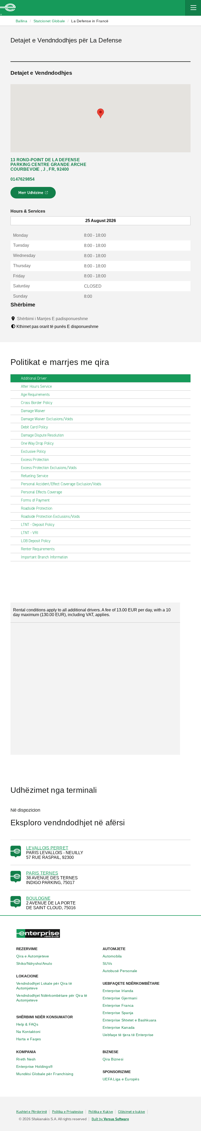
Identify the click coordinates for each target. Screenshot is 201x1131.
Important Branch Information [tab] (44, 557)
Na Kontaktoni (28, 1032)
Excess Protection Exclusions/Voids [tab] (49, 467)
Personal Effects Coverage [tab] (41, 492)
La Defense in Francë (89, 21)
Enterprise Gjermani (120, 998)
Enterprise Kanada (119, 1027)
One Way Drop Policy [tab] (37, 443)
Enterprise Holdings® (34, 1066)
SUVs (107, 963)
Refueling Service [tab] (34, 475)
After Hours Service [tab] (36, 386)
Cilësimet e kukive (131, 1112)
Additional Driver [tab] (34, 378)
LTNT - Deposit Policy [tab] (37, 524)
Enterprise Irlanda (118, 991)
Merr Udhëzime (33, 194)
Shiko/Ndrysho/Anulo (34, 963)
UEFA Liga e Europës (121, 1079)
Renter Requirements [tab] (37, 549)
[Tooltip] (92, 318)
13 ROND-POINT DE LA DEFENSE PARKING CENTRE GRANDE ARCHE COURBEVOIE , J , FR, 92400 (48, 164)
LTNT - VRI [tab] (29, 532)
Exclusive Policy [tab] (33, 451)
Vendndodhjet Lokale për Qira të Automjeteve (44, 985)
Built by (110, 1119)
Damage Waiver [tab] (33, 410)
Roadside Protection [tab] (36, 508)
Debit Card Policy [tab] (34, 427)
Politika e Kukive (100, 1112)
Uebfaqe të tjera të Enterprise (128, 1035)
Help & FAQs (27, 1024)
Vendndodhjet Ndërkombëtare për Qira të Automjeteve (51, 997)
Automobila (112, 956)
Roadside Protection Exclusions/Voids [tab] (50, 516)
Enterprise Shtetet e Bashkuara (130, 1020)
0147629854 (22, 179)
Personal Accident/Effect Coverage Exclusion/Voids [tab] (61, 484)
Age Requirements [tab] (35, 394)
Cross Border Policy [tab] (36, 402)
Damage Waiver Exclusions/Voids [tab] (47, 419)
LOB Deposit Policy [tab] (36, 540)
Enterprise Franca (118, 1005)
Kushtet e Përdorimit (31, 1112)
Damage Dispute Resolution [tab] (42, 435)
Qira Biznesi (113, 1059)
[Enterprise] (8, 8)
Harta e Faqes (28, 1039)
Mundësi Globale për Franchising (44, 1074)
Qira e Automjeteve (32, 956)
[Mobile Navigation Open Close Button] (193, 8)
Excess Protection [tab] (35, 459)
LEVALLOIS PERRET (47, 848)
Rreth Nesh (26, 1059)
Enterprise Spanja (118, 1013)
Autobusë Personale (120, 971)
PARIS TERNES (42, 873)
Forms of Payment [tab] (35, 500)
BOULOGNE (38, 898)
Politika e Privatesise (67, 1112)
